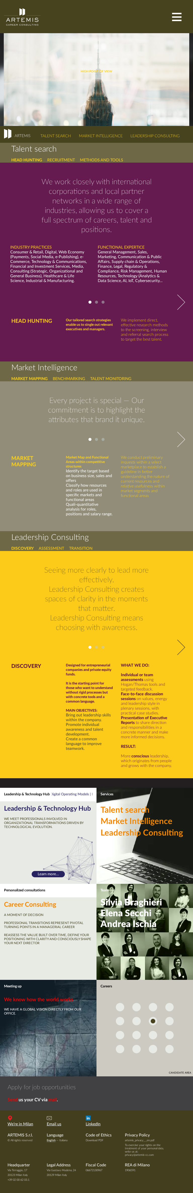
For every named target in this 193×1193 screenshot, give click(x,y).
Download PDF (94, 1140)
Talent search (125, 810)
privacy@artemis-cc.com (139, 1155)
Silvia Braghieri (131, 902)
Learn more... (48, 874)
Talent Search (55, 136)
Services (107, 794)
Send (13, 1100)
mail (53, 1100)
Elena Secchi (126, 913)
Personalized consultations (24, 890)
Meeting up (13, 986)
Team (105, 890)
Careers (106, 986)
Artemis (22, 17)
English (51, 1140)
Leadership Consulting (155, 136)
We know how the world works (38, 999)
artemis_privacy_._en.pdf (140, 1140)
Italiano (63, 1140)
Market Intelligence (101, 136)
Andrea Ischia (129, 924)
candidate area (180, 1073)
